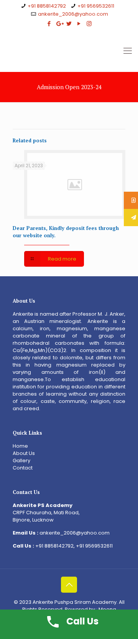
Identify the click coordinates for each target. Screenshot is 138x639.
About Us (24, 453)
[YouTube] (79, 24)
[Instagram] (89, 24)
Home (20, 446)
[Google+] (59, 24)
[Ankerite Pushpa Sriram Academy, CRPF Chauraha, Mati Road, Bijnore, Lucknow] (69, 51)
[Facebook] (49, 24)
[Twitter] (69, 24)
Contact (23, 467)
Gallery (21, 460)
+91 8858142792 (47, 6)
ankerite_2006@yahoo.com (73, 14)
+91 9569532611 (95, 6)
